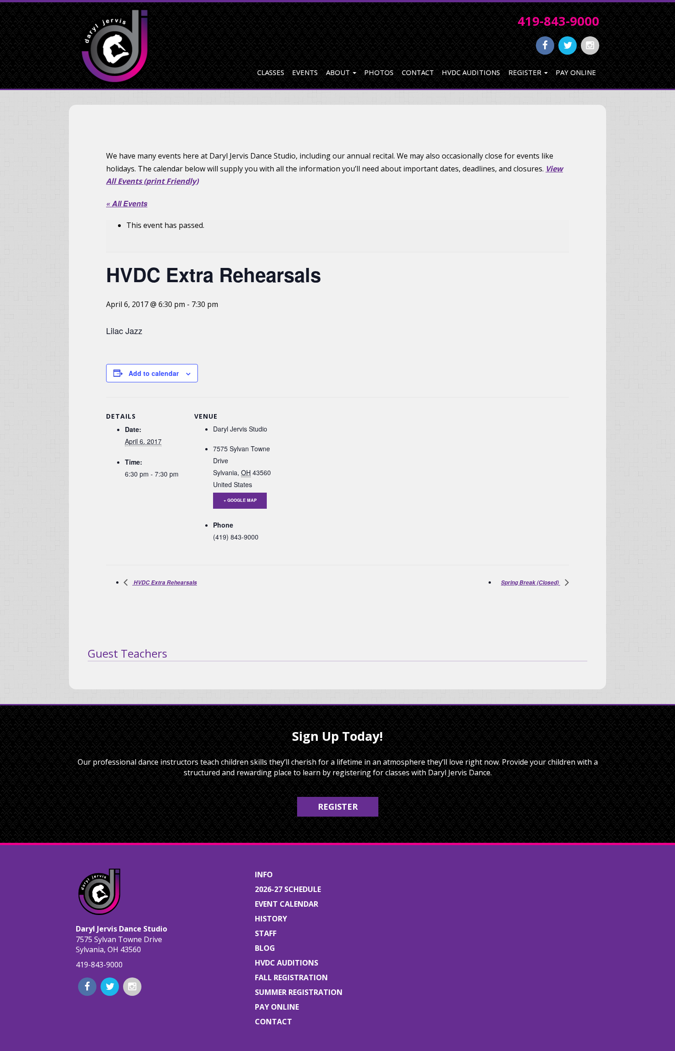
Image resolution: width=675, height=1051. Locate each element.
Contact (418, 72)
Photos (379, 72)
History (271, 919)
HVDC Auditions (471, 72)
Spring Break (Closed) (530, 582)
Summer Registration (299, 992)
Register (525, 72)
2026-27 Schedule (288, 889)
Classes (270, 72)
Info (264, 874)
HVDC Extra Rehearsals (164, 582)
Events (305, 72)
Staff (265, 933)
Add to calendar (154, 373)
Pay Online (576, 72)
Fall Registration (291, 977)
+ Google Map (240, 500)
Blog (265, 948)
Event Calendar (286, 904)
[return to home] (114, 45)
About (339, 72)
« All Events (126, 203)
